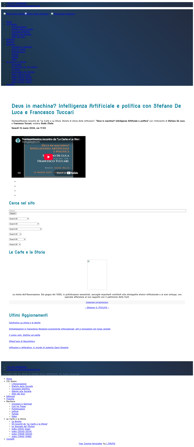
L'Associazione (19, 27)
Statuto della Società (22, 29)
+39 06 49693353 (16, 3)
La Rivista (16, 64)
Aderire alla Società (21, 34)
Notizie (15, 57)
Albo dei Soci (18, 37)
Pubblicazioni (18, 52)
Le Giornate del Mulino (23, 72)
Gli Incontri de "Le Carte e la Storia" (30, 424)
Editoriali (10, 39)
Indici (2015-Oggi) (21, 74)
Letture (15, 54)
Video (14, 59)
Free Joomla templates (90, 443)
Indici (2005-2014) (22, 77)
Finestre (10, 42)
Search (12, 213)
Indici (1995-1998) (21, 82)
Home (9, 22)
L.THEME (110, 443)
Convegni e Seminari (22, 47)
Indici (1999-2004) (22, 79)
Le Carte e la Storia (16, 62)
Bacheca (10, 44)
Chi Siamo (11, 24)
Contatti (10, 84)
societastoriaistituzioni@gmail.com (23, 6)
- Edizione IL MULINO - (97, 307)
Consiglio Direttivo (21, 32)
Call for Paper (19, 49)
